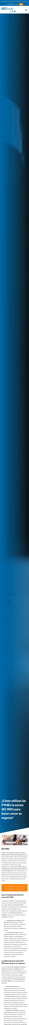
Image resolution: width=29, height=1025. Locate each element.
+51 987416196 (10, 4)
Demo (21, 4)
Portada (4, 824)
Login (16, 4)
